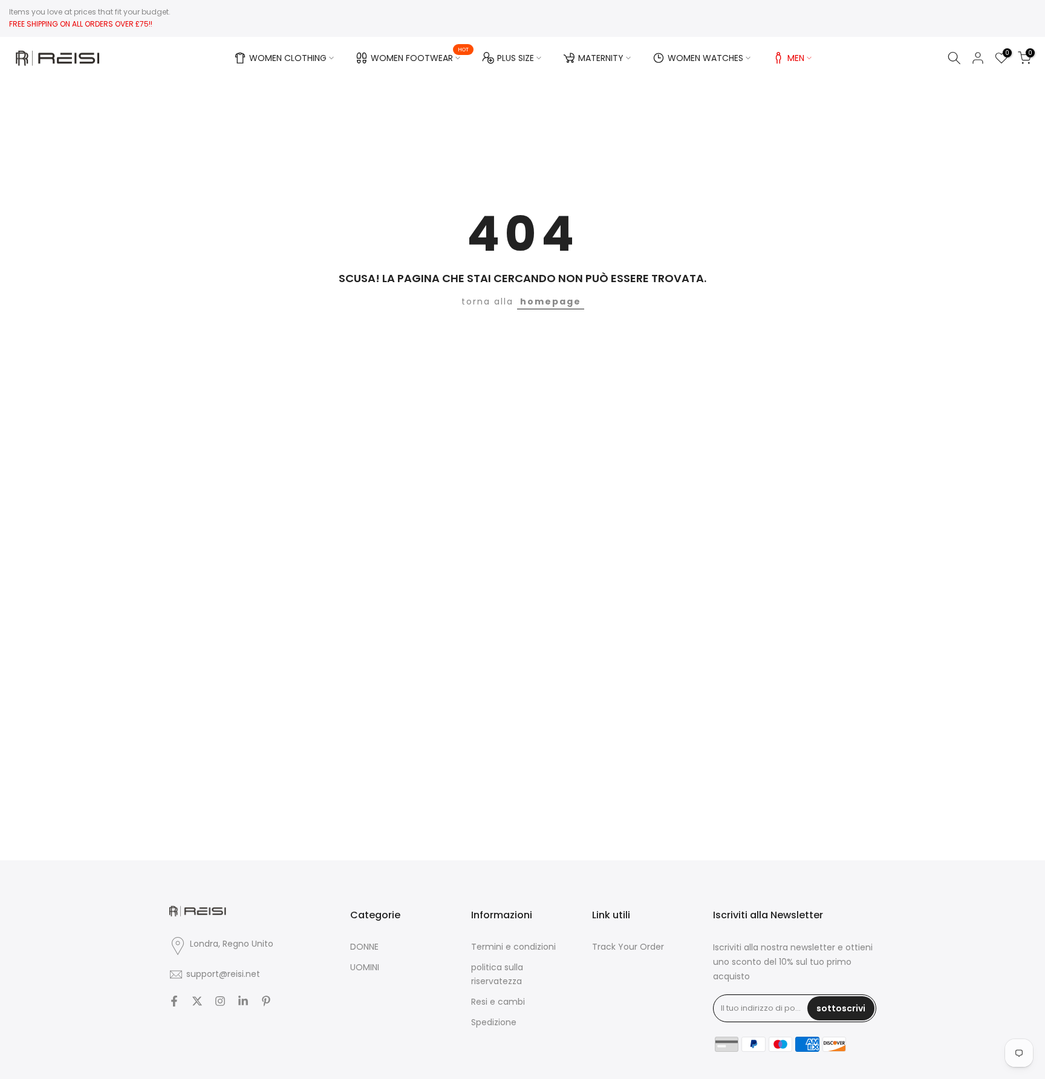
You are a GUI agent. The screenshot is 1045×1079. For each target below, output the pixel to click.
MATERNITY (600, 58)
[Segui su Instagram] (220, 1001)
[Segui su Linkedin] (243, 1001)
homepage (550, 301)
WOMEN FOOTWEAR (420, 56)
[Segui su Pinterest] (266, 1001)
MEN (795, 58)
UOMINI (364, 967)
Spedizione (493, 1022)
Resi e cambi (498, 1002)
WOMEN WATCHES (705, 58)
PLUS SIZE (515, 58)
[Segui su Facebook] (174, 1001)
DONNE (364, 947)
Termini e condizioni (513, 947)
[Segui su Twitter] (197, 1001)
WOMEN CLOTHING (288, 58)
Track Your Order (628, 947)
